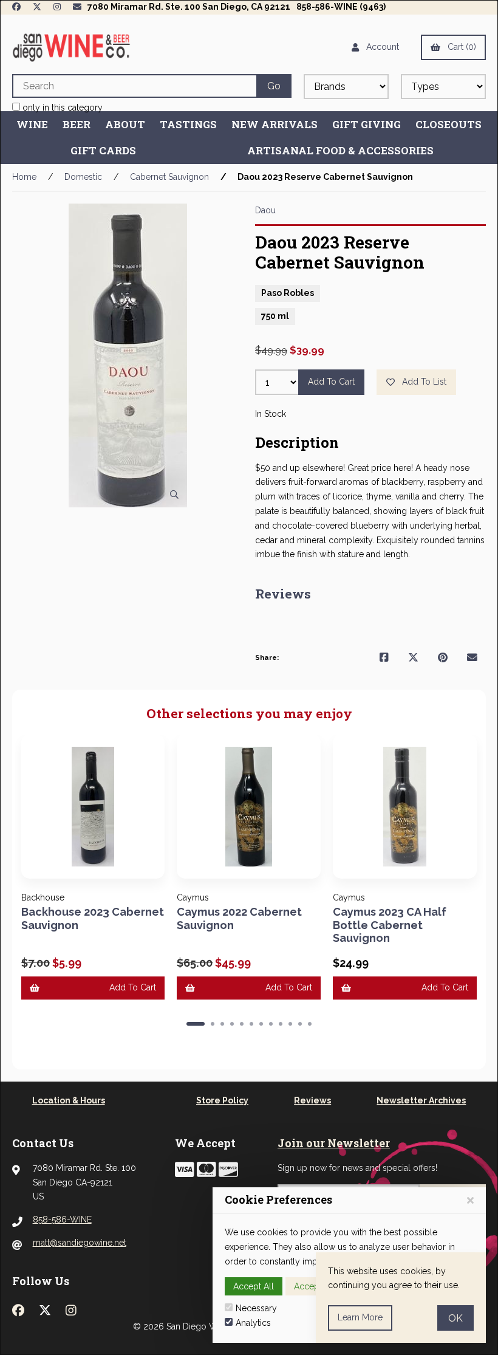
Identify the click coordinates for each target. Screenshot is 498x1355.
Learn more (360, 1317)
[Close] (470, 1200)
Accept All (253, 1286)
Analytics (253, 1323)
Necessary (256, 1308)
